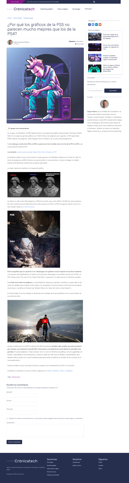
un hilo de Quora (28, 207)
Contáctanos (76, 462)
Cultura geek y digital (53, 468)
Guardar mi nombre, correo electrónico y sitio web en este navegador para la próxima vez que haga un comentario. (46, 418)
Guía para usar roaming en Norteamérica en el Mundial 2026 (44, 1)
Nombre (10, 392)
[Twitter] (93, 24)
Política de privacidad (53, 475)
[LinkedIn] (96, 24)
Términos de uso (51, 472)
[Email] (100, 24)
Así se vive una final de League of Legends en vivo (111, 47)
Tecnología (76, 9)
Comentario (11, 422)
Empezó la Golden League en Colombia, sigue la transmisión (110, 57)
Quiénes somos (77, 465)
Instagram (69, 371)
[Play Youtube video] (45, 321)
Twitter (49, 371)
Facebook (55, 371)
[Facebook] (89, 24)
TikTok (100, 468)
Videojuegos (28, 18)
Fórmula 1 (88, 9)
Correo (9, 400)
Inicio (9, 18)
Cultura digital (62, 9)
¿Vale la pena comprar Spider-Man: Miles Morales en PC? (37, 152)
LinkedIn (100, 465)
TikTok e (63, 371)
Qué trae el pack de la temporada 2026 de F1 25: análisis (111, 36)
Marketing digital (46, 9)
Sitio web (10, 409)
